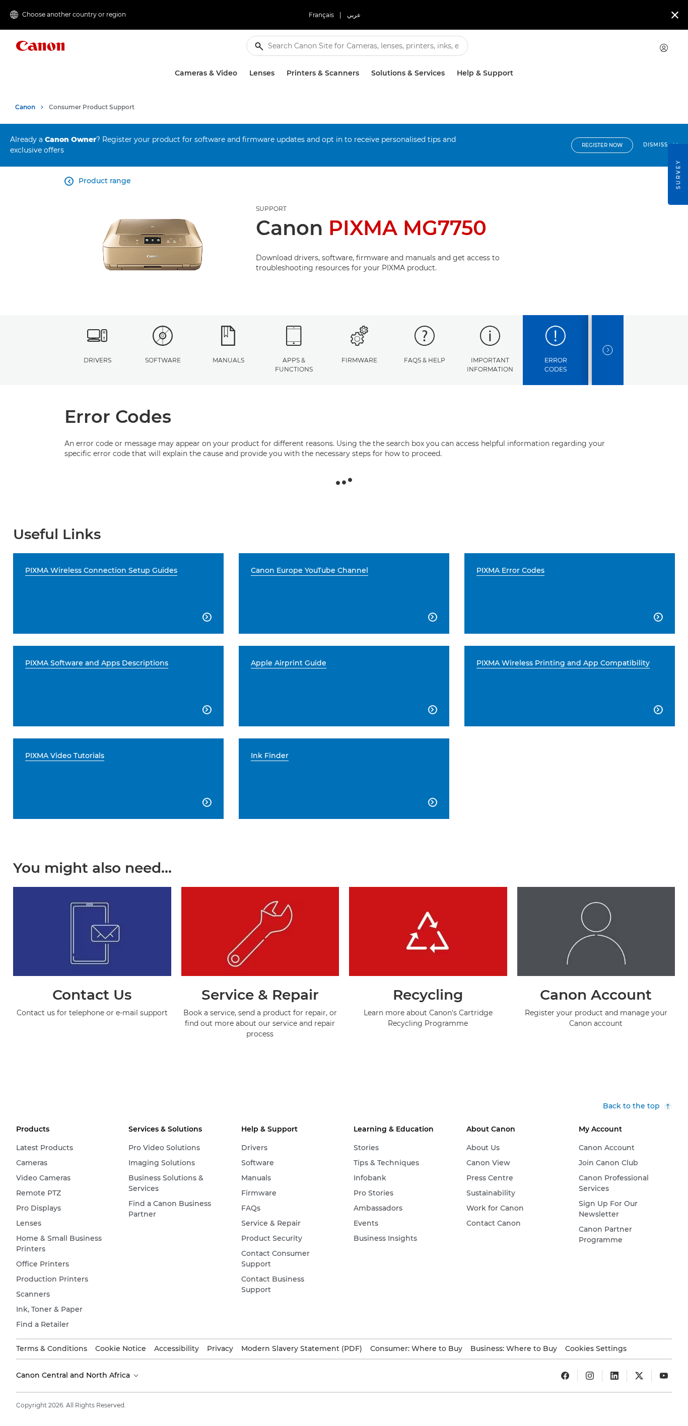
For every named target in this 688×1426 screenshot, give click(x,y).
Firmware (359, 360)
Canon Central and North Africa (74, 1375)
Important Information (490, 364)
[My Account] (664, 48)
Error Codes (555, 364)
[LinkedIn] (614, 1376)
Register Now (602, 145)
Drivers (97, 360)
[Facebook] (565, 1376)
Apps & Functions (294, 364)
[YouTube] (664, 1376)
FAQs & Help (424, 360)
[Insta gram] (590, 1376)
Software (163, 360)
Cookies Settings (596, 1348)
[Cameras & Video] (241, 73)
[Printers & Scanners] (363, 73)
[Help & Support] (517, 73)
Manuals (228, 360)
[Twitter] (639, 1376)
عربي (354, 15)
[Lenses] (278, 73)
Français (321, 15)
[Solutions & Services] (449, 73)
